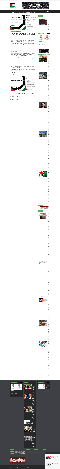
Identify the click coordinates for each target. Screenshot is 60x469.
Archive (19, 12)
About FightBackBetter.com (29, 451)
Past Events (14, 31)
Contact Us (27, 453)
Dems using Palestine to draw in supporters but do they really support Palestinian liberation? (34, 387)
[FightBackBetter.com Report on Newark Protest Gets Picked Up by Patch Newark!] (27, 423)
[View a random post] (49, 11)
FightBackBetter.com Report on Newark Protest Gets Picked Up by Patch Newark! (32, 422)
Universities (22, 12)
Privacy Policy (44, 467)
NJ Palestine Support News (13, 7)
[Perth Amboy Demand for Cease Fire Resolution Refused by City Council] (28, 431)
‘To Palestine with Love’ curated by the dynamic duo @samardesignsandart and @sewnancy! (48, 184)
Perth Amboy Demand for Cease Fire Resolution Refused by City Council (34, 430)
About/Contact (14, 12)
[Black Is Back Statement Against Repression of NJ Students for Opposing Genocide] (43, 75)
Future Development (43, 43)
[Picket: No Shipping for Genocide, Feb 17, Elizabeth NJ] (43, 330)
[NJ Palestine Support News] (11, 11)
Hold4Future (40, 41)
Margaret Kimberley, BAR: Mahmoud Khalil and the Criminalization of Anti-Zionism (48, 306)
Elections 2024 (27, 12)
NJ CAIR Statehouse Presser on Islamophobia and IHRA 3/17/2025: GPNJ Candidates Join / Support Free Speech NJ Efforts (33, 440)
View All (48, 33)
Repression (41, 10)
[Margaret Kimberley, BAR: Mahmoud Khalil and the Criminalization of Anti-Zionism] (43, 307)
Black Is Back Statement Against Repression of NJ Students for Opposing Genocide (48, 84)
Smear (20, 31)
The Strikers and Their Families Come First (48, 62)
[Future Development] (44, 37)
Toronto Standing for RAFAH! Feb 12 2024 (17, 94)
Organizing (24, 10)
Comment (48, 54)
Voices (32, 10)
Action (13, 10)
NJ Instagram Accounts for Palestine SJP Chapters (30, 94)
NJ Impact (29, 10)
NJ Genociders (36, 10)
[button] (14, 10)
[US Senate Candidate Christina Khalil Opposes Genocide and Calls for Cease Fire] (43, 105)
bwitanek (44, 44)
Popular (40, 54)
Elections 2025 (33, 12)
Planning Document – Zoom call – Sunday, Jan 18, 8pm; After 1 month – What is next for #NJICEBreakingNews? (48, 355)
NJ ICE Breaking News (19, 10)
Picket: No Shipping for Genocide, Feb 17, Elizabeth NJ (48, 327)
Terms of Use (41, 467)
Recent (44, 54)
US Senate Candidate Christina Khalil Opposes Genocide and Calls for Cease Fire (48, 112)
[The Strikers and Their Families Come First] (43, 58)
